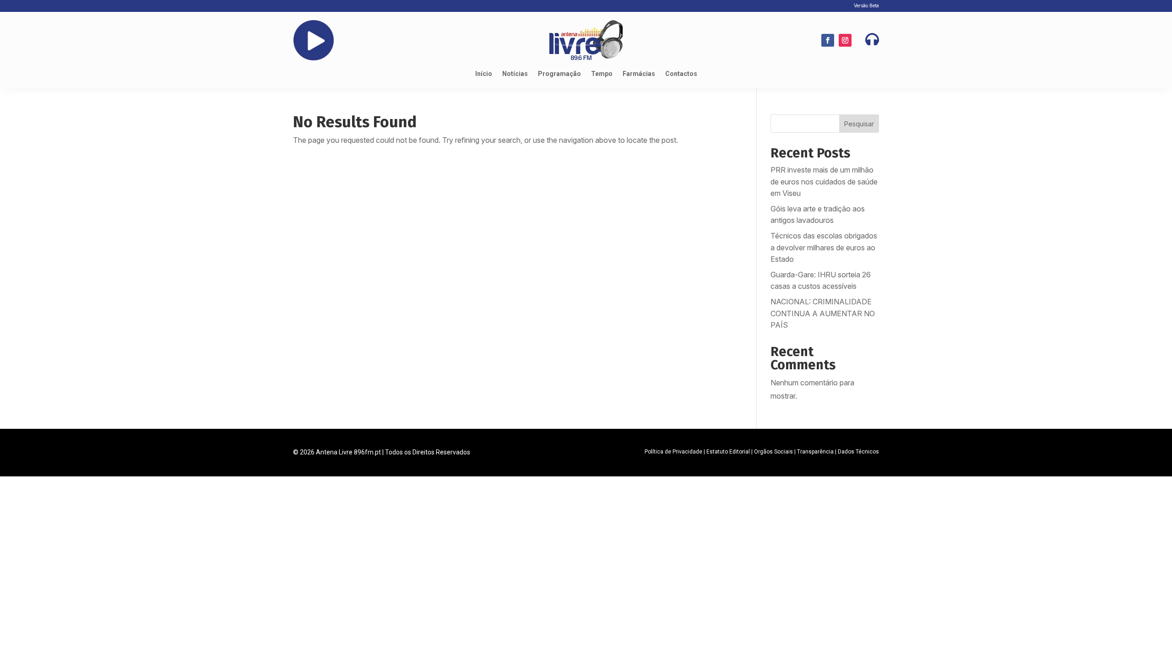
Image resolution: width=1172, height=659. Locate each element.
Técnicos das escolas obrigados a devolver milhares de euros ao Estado (823, 247)
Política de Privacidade (673, 451)
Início (483, 73)
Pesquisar (859, 124)
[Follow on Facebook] (827, 40)
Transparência (815, 451)
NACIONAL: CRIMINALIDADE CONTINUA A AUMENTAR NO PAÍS (822, 313)
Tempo (602, 73)
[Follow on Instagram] (845, 40)
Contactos (681, 73)
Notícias (515, 73)
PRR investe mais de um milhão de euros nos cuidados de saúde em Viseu (824, 181)
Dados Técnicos (858, 451)
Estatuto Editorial (728, 451)
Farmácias (639, 73)
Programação (559, 73)
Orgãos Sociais (773, 451)
